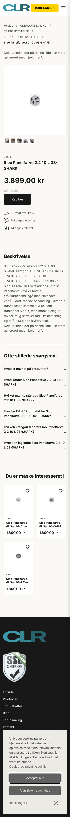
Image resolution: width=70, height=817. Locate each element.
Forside (8, 25)
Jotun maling (12, 720)
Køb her (17, 199)
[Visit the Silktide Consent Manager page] (56, 803)
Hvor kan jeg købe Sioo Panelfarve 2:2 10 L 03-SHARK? (34, 445)
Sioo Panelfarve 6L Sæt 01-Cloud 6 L (17, 526)
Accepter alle (35, 778)
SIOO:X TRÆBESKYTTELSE (21, 36)
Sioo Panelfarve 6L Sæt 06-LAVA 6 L (18, 582)
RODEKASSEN (45, 8)
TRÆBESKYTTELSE (16, 31)
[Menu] (63, 8)
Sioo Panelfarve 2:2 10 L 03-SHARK (27, 42)
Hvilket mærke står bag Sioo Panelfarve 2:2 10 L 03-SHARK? (33, 398)
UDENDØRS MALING (33, 25)
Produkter (10, 699)
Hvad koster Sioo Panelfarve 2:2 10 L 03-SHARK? (34, 382)
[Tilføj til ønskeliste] (27, 490)
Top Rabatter (12, 706)
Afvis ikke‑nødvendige (35, 790)
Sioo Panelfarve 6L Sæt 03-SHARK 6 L (51, 526)
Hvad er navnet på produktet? (26, 369)
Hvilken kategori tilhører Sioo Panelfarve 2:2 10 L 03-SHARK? (33, 429)
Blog (6, 713)
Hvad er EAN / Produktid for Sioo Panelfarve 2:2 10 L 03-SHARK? (28, 413)
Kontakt (8, 727)
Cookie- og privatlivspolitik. (27, 766)
